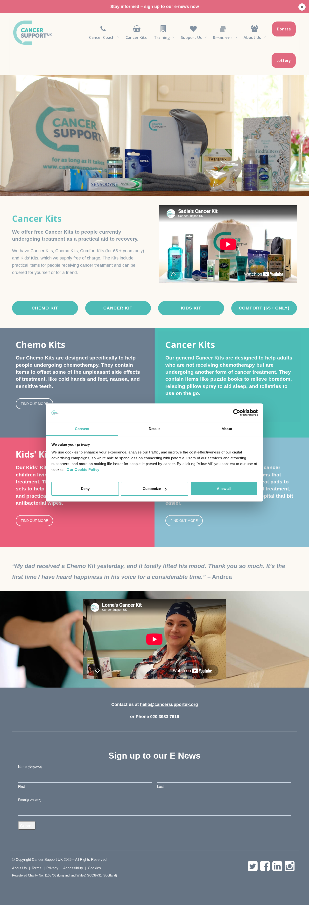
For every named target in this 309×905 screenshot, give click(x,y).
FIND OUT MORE (34, 404)
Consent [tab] (82, 429)
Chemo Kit (45, 308)
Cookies (94, 868)
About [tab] (227, 429)
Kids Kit (191, 308)
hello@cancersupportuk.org (169, 704)
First (21, 786)
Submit (27, 825)
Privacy (52, 868)
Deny (85, 489)
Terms (37, 868)
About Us (19, 868)
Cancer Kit (118, 308)
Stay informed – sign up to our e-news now (154, 6)
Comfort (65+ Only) (264, 308)
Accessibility (73, 868)
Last (160, 786)
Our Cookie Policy (83, 469)
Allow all (224, 489)
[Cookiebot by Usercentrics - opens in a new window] (237, 413)
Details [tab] (155, 429)
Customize (152, 489)
